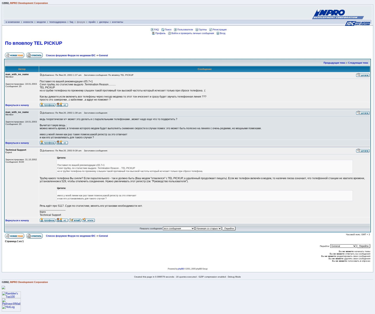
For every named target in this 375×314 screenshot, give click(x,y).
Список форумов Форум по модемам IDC (70, 55)
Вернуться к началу (17, 105)
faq (71, 22)
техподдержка (57, 22)
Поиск (168, 29)
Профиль (160, 33)
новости (28, 22)
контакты (117, 22)
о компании (13, 22)
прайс (92, 22)
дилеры (104, 22)
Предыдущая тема (334, 62)
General (103, 55)
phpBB (181, 269)
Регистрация (220, 29)
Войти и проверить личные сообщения (192, 33)
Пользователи (185, 29)
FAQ (156, 29)
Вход (222, 33)
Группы (203, 29)
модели (41, 22)
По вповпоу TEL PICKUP (33, 43)
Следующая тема (358, 62)
